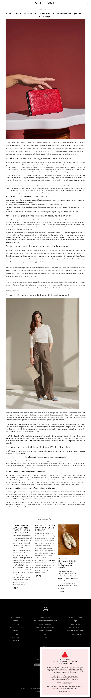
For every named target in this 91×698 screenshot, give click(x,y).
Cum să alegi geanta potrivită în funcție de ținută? (45, 527)
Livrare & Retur (75, 634)
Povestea (15, 621)
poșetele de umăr (52, 475)
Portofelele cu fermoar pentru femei (17, 250)
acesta (30, 229)
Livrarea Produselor (75, 631)
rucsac (42, 492)
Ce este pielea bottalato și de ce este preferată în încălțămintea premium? (67, 563)
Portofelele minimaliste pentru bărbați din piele (21, 162)
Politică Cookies (45, 631)
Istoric (16, 631)
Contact (16, 641)
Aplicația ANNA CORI (16, 627)
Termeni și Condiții (45, 624)
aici (31, 413)
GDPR (45, 634)
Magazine (15, 637)
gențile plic (40, 475)
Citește (15, 588)
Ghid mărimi (75, 624)
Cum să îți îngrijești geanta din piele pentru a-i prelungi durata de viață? (22, 528)
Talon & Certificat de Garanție (45, 621)
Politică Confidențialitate (45, 627)
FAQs (75, 621)
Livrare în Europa (75, 627)
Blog (16, 634)
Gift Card (15, 624)
